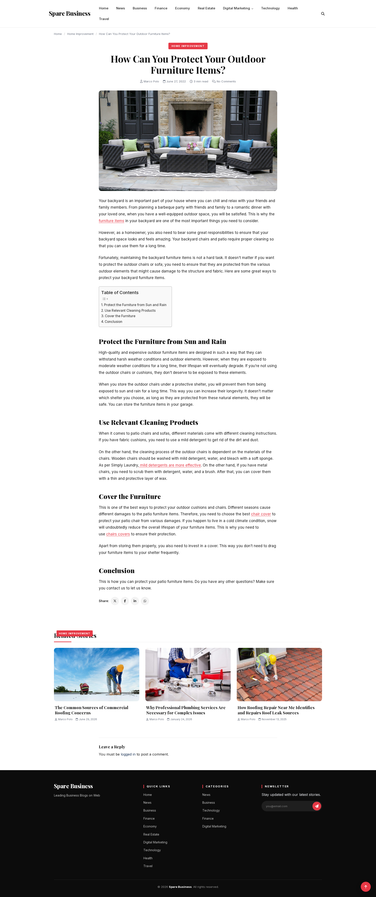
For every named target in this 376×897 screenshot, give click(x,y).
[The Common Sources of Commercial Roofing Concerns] (96, 674)
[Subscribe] (316, 806)
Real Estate (206, 8)
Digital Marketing (236, 8)
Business (140, 8)
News (120, 8)
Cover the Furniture (120, 316)
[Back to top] (366, 887)
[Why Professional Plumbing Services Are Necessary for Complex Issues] (188, 674)
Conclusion (114, 322)
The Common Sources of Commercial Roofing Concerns (91, 710)
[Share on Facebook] (125, 601)
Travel (104, 19)
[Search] (323, 13)
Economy (182, 8)
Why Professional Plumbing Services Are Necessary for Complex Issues (186, 710)
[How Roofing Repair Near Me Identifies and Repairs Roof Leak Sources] (279, 674)
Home (103, 8)
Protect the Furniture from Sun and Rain (135, 305)
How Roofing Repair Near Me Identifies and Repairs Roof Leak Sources (276, 710)
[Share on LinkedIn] (135, 601)
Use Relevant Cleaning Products (130, 310)
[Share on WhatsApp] (145, 601)
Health (293, 8)
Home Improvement (80, 34)
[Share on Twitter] (115, 601)
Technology (270, 8)
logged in (128, 754)
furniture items (111, 221)
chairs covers (118, 534)
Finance (161, 8)
